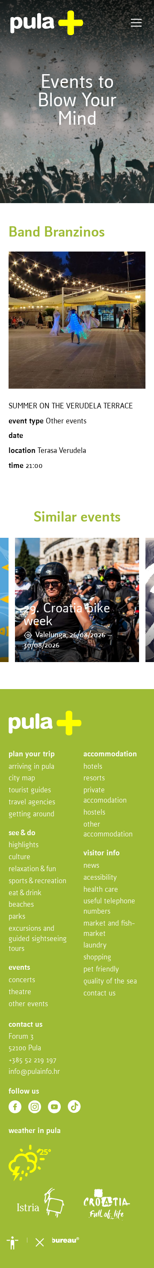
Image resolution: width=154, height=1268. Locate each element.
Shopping (97, 957)
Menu (136, 23)
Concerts (22, 980)
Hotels (92, 766)
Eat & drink (25, 893)
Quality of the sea (110, 981)
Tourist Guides (30, 790)
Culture (19, 857)
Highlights (23, 845)
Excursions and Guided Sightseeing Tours (38, 939)
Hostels (94, 812)
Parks (17, 916)
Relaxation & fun (32, 869)
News (91, 865)
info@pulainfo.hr (34, 1072)
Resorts (94, 778)
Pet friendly (101, 969)
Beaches (21, 904)
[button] (12, 1242)
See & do (22, 833)
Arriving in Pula (31, 766)
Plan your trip (32, 754)
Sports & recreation (37, 881)
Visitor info (101, 853)
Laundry (95, 945)
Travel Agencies (32, 802)
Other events (28, 1004)
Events (19, 967)
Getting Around (31, 814)
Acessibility (100, 877)
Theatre (20, 992)
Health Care (100, 889)
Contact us (99, 993)
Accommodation (110, 754)
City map (22, 778)
